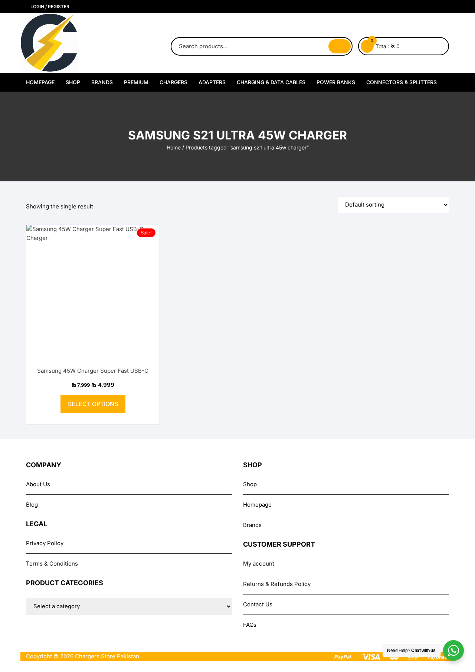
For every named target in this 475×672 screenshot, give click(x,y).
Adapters (212, 82)
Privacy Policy (44, 543)
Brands (102, 82)
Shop (73, 82)
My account (258, 563)
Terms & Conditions (52, 563)
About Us (38, 484)
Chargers (173, 82)
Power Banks (336, 82)
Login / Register (49, 6)
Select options (93, 404)
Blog (32, 504)
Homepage (40, 82)
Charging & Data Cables (271, 82)
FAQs (249, 624)
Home (174, 147)
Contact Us (257, 604)
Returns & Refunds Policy (277, 583)
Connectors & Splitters (401, 82)
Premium (136, 82)
